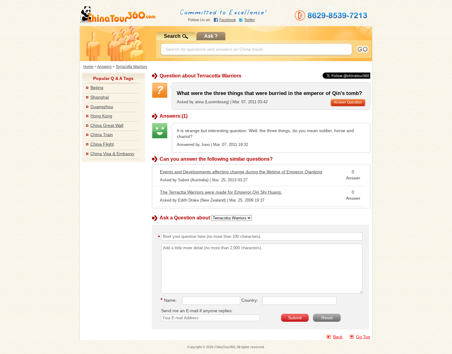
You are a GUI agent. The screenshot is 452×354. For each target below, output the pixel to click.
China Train (101, 134)
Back (338, 336)
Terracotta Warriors (131, 67)
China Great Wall (106, 125)
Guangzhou (101, 106)
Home (88, 67)
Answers (104, 67)
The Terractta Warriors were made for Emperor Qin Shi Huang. (221, 192)
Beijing (96, 87)
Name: (169, 300)
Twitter (249, 20)
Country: (249, 300)
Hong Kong (101, 115)
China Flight (102, 144)
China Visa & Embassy (112, 153)
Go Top (363, 336)
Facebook (227, 20)
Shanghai (99, 97)
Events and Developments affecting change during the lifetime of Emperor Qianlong (241, 171)
